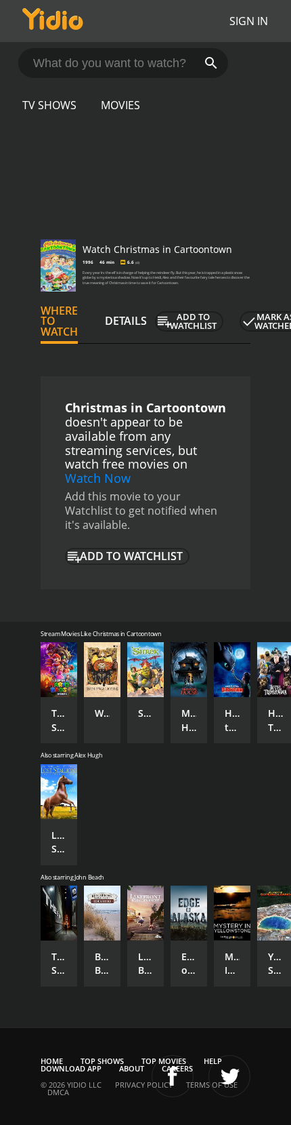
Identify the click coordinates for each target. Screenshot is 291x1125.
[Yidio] (52, 21)
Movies (120, 105)
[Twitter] (229, 1076)
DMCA (58, 1092)
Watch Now (98, 478)
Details (126, 320)
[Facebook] (173, 1076)
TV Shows (49, 105)
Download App (71, 1068)
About (131, 1068)
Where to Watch (59, 321)
